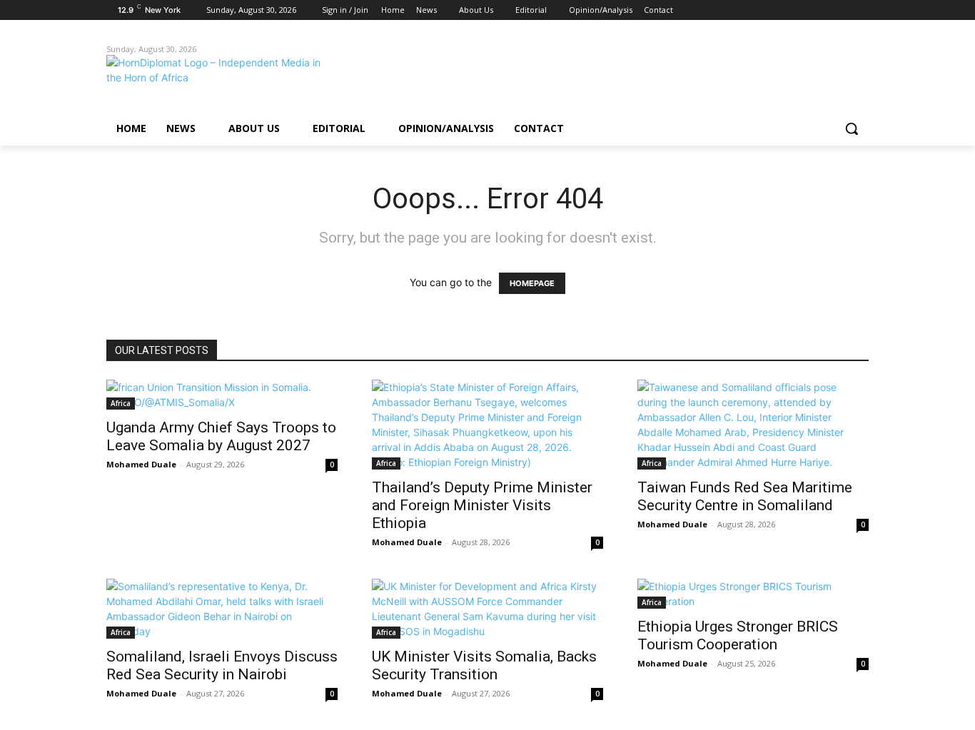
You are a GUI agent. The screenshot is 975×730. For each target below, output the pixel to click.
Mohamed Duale (141, 464)
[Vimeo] (840, 10)
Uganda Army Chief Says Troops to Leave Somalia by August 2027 (221, 436)
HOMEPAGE (532, 283)
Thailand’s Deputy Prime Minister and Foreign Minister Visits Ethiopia (482, 505)
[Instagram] (801, 10)
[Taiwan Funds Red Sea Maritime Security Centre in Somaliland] (753, 425)
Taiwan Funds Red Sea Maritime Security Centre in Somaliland (744, 496)
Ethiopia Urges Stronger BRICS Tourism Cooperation (737, 635)
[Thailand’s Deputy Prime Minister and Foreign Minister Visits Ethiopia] (487, 425)
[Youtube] (860, 10)
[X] (821, 10)
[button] (851, 128)
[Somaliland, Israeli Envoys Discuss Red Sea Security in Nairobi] (222, 609)
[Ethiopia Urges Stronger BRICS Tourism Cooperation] (753, 594)
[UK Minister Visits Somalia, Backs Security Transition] (487, 609)
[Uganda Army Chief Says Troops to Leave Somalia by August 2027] (222, 395)
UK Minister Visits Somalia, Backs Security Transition (484, 665)
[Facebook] (781, 10)
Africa (121, 403)
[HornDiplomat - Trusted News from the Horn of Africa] (220, 80)
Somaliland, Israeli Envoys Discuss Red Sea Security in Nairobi (222, 665)
